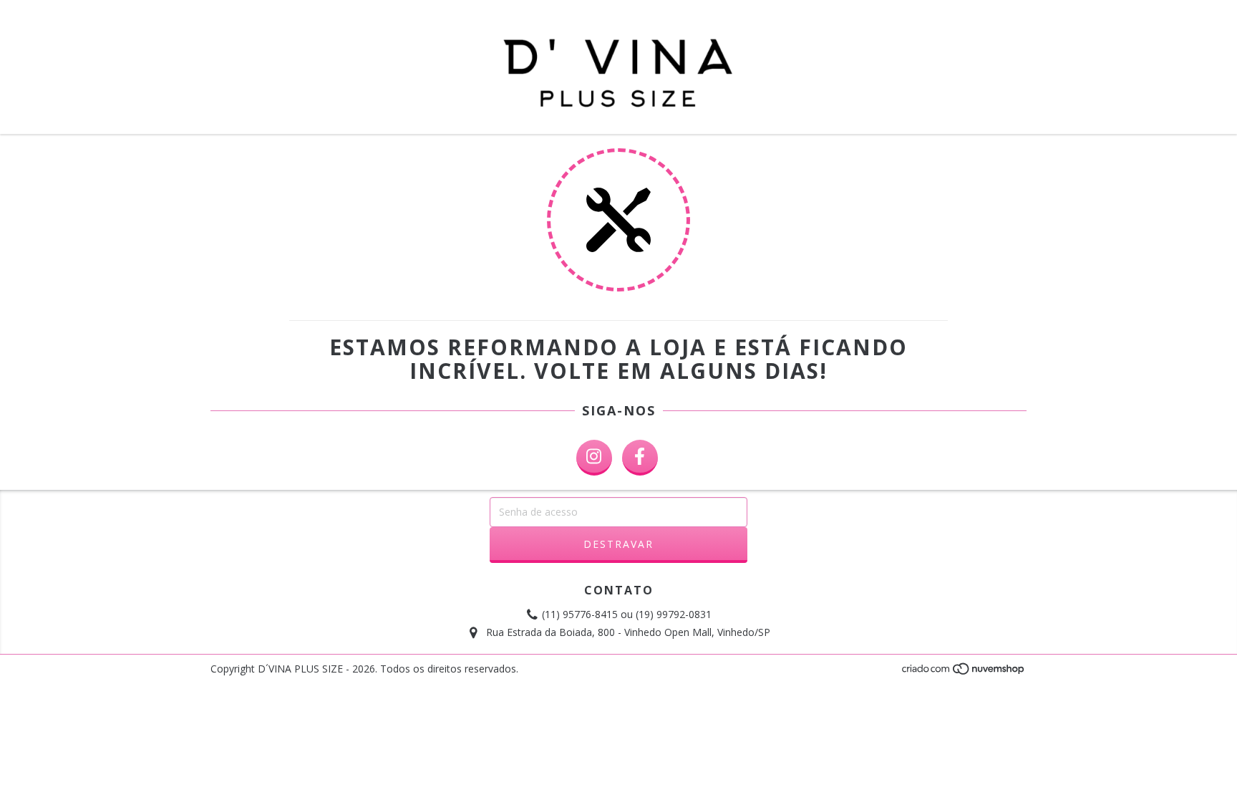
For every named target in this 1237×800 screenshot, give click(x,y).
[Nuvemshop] (964, 673)
